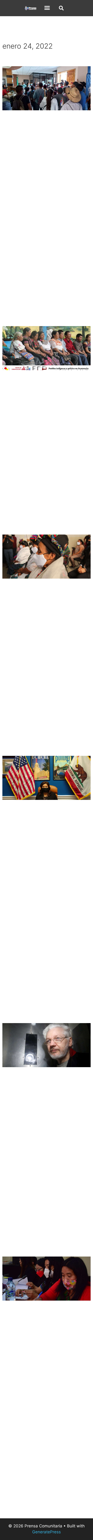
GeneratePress (46, 1532)
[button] (47, 7)
